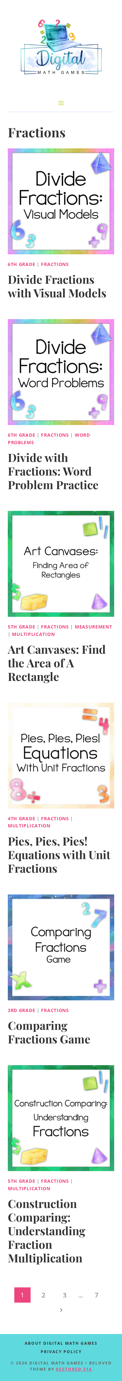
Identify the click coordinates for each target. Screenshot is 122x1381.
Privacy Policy (61, 1351)
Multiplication (33, 634)
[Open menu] (61, 103)
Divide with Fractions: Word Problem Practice (53, 471)
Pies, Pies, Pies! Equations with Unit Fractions (59, 854)
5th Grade (21, 627)
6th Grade (21, 264)
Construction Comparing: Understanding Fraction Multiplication (46, 1230)
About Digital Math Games (61, 1343)
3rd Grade (21, 1010)
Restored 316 (74, 1369)
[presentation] (61, 201)
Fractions (55, 264)
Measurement (93, 627)
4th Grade (21, 818)
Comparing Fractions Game (49, 1032)
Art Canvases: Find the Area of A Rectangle (57, 662)
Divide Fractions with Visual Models (57, 285)
